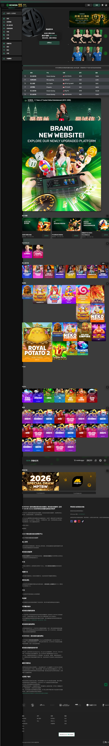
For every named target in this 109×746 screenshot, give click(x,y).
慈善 (66, 723)
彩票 (45, 620)
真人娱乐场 (40, 620)
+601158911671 (81, 514)
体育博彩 (28, 620)
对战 (23, 728)
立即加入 (49, 42)
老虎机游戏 (34, 620)
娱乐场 (23, 721)
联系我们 (53, 718)
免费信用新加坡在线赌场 (28, 693)
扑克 (23, 726)
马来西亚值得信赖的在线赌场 (41, 693)
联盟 (66, 721)
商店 (66, 718)
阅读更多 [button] (24, 528)
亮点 (38, 721)
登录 (89, 5)
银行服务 (39, 718)
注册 (97, 5)
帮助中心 (53, 721)
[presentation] (107, 243)
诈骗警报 (53, 723)
